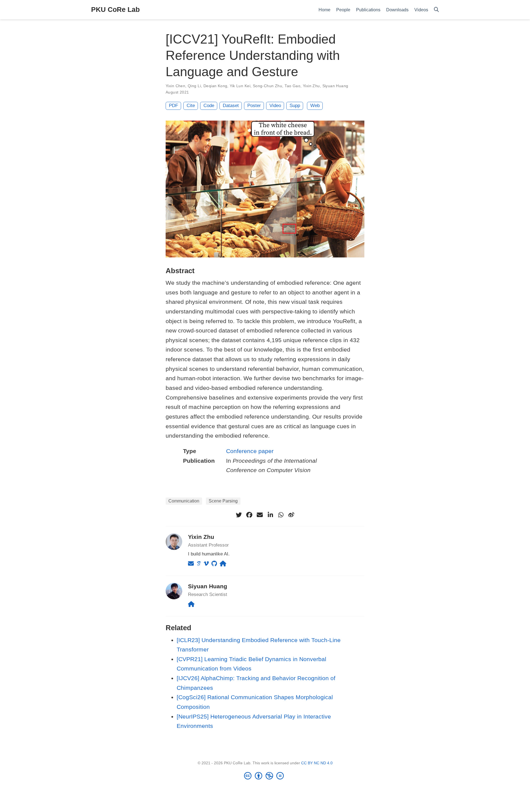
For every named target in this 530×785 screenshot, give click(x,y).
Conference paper (250, 451)
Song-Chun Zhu (267, 86)
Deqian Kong (215, 86)
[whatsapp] (281, 515)
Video (275, 105)
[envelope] (260, 515)
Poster (254, 105)
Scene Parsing (223, 501)
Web (315, 105)
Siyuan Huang (335, 86)
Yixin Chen (175, 86)
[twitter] (239, 515)
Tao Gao (292, 86)
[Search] (436, 10)
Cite (191, 105)
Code (208, 105)
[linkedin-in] (270, 515)
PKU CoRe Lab (115, 9)
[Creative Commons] (265, 775)
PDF (173, 105)
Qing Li (194, 86)
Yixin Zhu (311, 86)
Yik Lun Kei (240, 86)
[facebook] (249, 515)
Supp (295, 105)
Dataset (231, 105)
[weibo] (291, 515)
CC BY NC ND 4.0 (317, 763)
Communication (183, 501)
